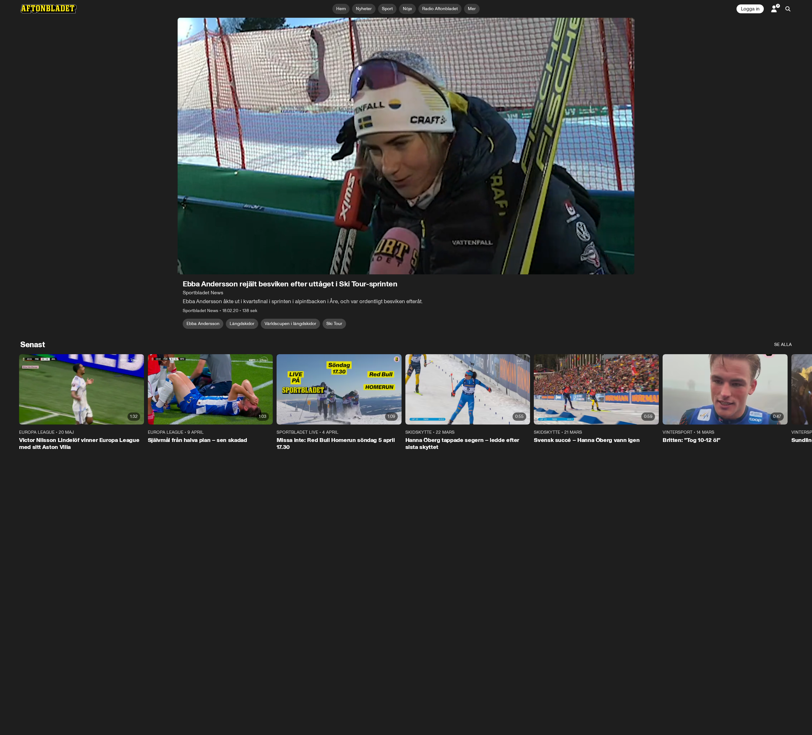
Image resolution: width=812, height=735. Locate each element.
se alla (783, 344)
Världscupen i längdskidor (290, 323)
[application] (406, 146)
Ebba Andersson (203, 323)
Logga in (750, 9)
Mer (472, 8)
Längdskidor (242, 323)
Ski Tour (334, 323)
